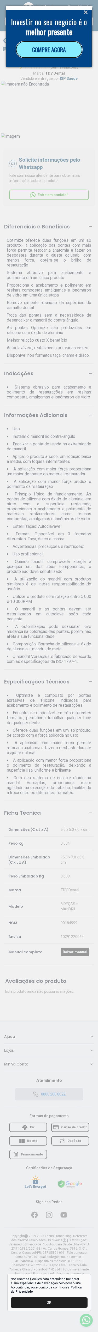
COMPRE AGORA (49, 49)
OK (49, 1302)
